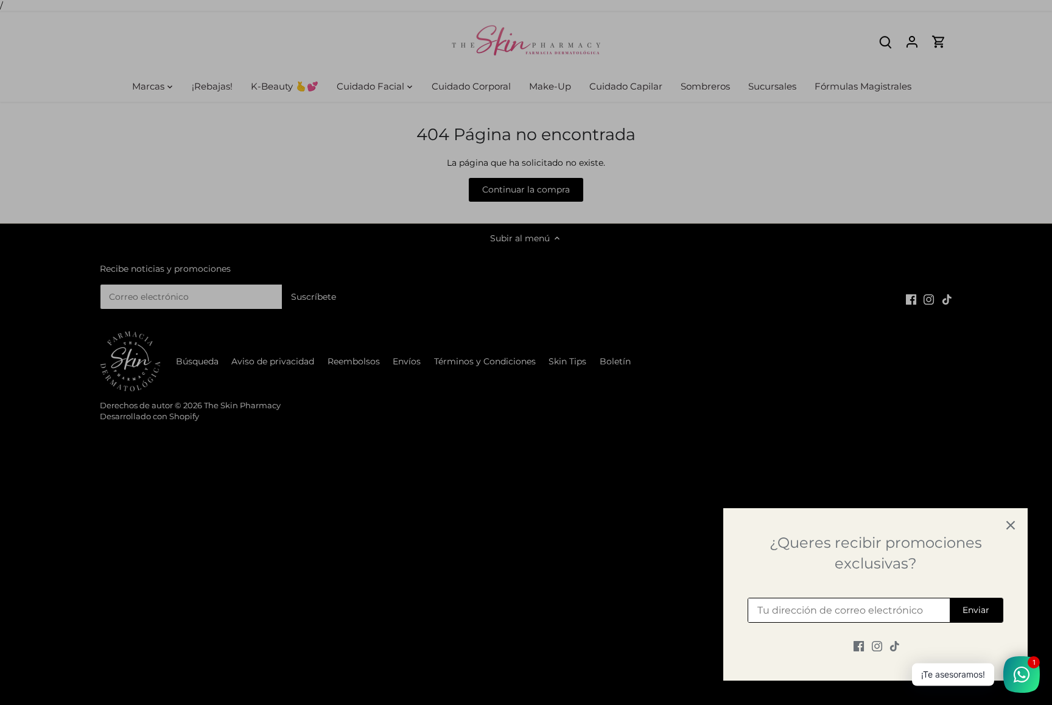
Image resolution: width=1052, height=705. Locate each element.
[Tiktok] (894, 646)
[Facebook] (859, 646)
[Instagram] (877, 646)
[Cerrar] (1010, 525)
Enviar (976, 609)
